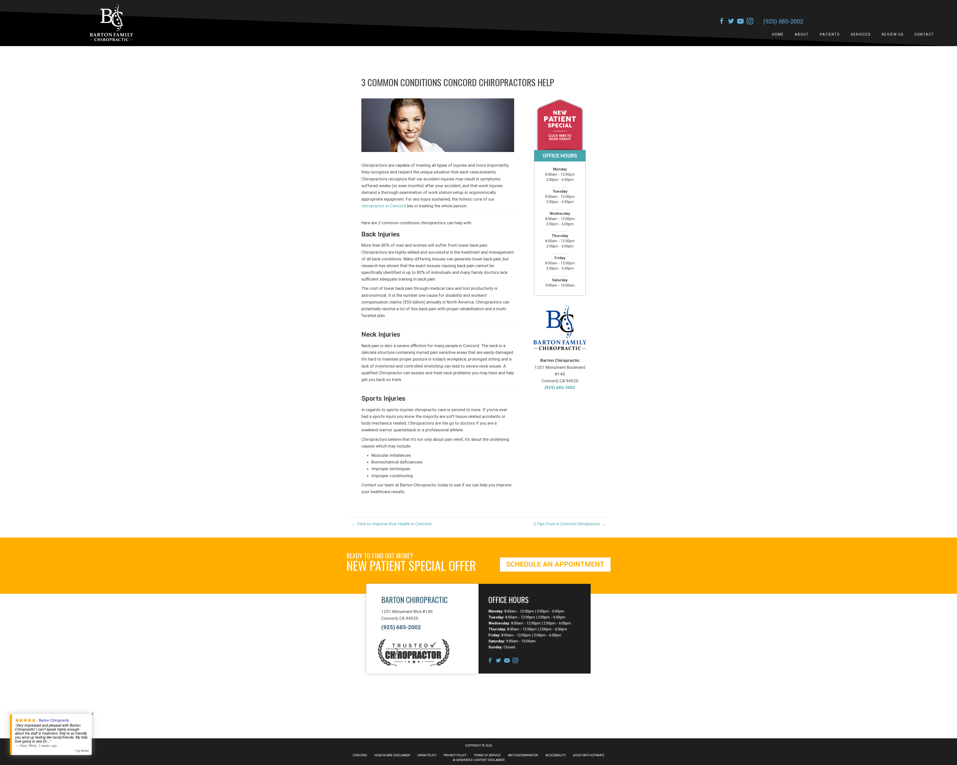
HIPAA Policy (426, 755)
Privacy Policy (455, 755)
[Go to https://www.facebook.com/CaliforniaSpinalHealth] (721, 22)
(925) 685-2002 (783, 21)
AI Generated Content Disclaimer (479, 760)
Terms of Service (487, 755)
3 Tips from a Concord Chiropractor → (569, 523)
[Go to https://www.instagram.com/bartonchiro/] (750, 22)
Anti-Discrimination (523, 755)
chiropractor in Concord (383, 205)
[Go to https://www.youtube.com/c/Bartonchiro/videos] (740, 22)
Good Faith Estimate (588, 755)
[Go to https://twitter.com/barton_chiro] (731, 22)
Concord (360, 755)
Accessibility (555, 755)
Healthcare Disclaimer (392, 755)
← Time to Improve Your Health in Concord (391, 523)
